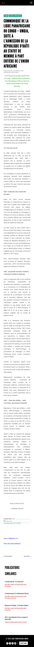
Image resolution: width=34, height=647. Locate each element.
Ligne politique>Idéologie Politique (16, 622)
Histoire (18, 70)
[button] (31, 2)
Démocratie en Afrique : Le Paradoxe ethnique (16, 605)
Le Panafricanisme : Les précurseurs (14, 582)
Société (13, 598)
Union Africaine (15, 16)
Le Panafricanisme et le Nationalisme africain (17, 593)
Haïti (6, 16)
